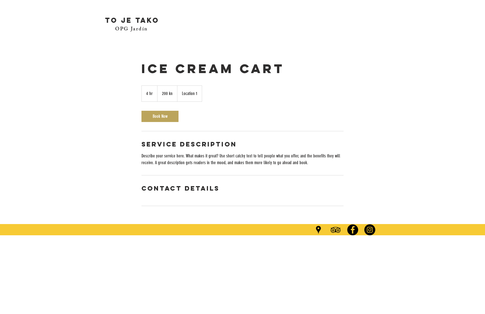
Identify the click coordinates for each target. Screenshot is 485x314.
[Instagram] (369, 229)
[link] (160, 116)
